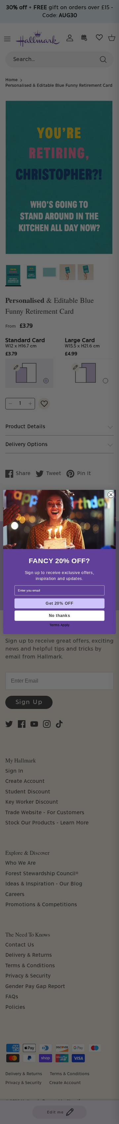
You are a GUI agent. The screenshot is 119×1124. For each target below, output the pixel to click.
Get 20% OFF (59, 603)
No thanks (59, 615)
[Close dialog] (111, 495)
